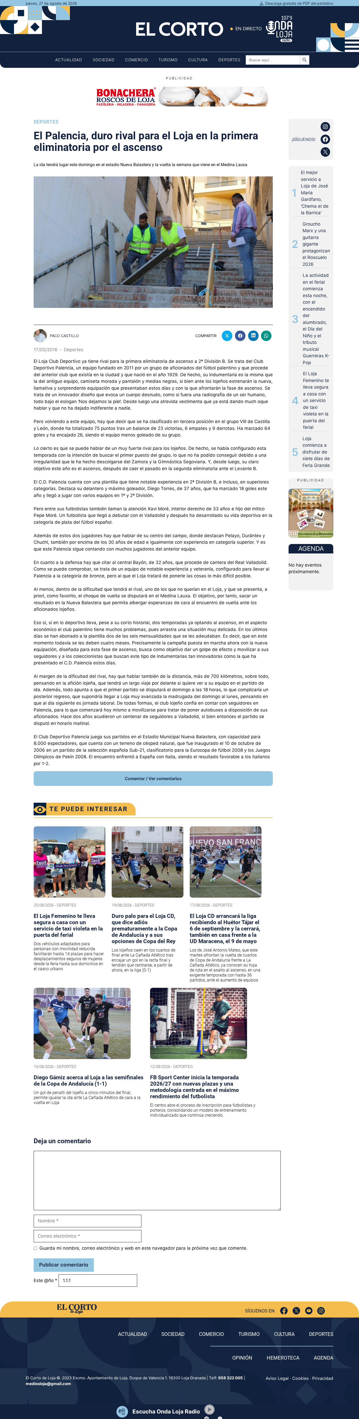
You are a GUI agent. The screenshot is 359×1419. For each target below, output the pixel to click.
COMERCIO (211, 1334)
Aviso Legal (277, 1378)
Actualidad (68, 59)
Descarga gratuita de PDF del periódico (299, 3)
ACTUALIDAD (132, 1334)
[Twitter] (296, 1311)
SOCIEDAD (172, 1334)
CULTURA (284, 1334)
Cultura (198, 59)
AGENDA (323, 1358)
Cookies (300, 1378)
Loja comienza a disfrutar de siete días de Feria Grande (316, 452)
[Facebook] (284, 1311)
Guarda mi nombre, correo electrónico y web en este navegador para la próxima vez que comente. (143, 1248)
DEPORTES (321, 1334)
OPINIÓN (242, 1358)
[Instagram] (321, 1311)
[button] (209, 1409)
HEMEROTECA (283, 1358)
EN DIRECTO (248, 28)
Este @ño (45, 1280)
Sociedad (104, 59)
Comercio (136, 59)
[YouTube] (309, 1311)
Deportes (229, 59)
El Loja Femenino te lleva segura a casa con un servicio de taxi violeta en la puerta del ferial (316, 400)
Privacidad (322, 1378)
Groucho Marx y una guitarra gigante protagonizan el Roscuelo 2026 (316, 244)
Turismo (168, 59)
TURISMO (249, 1334)
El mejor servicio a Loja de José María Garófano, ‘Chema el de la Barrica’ (315, 192)
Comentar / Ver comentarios (153, 778)
